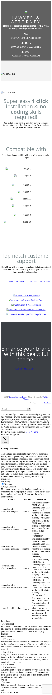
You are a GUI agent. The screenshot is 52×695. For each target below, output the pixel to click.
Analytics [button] (5, 649)
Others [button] (4, 680)
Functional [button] (5, 621)
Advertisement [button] (7, 664)
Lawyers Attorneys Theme (17, 397)
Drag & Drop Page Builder (34, 314)
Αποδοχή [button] (21, 432)
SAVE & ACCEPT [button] (9, 692)
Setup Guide (34, 295)
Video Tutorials (34, 305)
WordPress (47, 403)
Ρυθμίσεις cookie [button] (8, 432)
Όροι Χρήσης (32, 432)
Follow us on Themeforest (33, 309)
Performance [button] (6, 636)
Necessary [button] (5, 481)
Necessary (8, 484)
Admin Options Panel (33, 300)
